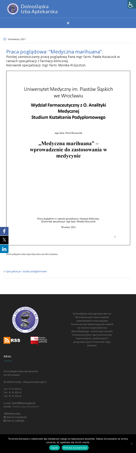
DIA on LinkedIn (14, 420)
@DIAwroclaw (12, 413)
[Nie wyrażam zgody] (131, 443)
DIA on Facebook (16, 417)
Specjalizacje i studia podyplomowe (26, 271)
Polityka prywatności (75, 447)
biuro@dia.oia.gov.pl (23, 403)
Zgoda (54, 447)
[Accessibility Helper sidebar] (132, 4)
